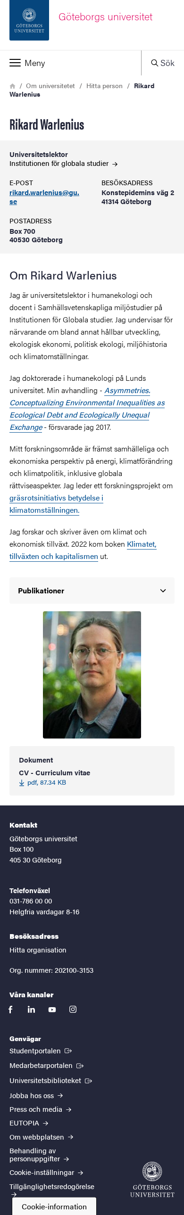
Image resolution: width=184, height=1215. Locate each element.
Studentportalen (41, 1050)
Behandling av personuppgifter (35, 1154)
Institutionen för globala (59, 163)
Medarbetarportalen (47, 1064)
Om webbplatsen (37, 1136)
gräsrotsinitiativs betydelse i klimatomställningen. (56, 503)
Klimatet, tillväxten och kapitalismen (83, 549)
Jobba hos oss (32, 1095)
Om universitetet (50, 85)
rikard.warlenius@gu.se (44, 197)
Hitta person (104, 85)
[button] (70, 62)
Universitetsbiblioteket (51, 1080)
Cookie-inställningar (42, 1172)
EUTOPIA (25, 1122)
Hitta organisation (38, 949)
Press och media (36, 1109)
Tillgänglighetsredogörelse (51, 1186)
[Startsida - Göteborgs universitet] (152, 1179)
